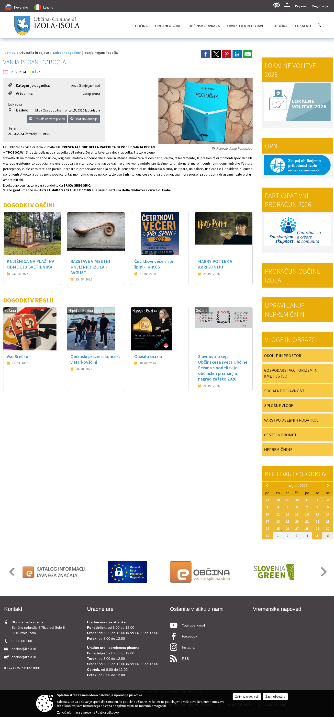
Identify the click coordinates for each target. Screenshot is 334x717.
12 (287, 514)
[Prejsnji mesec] (267, 485)
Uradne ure (100, 609)
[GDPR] (128, 572)
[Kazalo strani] (287, 5)
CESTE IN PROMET (280, 434)
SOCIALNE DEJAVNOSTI (285, 390)
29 (287, 500)
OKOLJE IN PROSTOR (282, 355)
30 (297, 500)
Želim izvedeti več (246, 697)
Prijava (300, 6)
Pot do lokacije (86, 119)
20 (297, 521)
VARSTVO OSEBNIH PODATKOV (291, 420)
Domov (9, 52)
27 (267, 500)
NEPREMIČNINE (278, 449)
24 (267, 528)
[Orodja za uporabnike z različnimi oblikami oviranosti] (276, 5)
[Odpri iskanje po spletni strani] (319, 25)
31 (307, 500)
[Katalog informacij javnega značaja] (54, 572)
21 (307, 521)
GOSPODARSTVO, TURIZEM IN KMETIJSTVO (291, 373)
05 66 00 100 (21, 641)
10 (267, 514)
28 (278, 500)
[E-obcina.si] (200, 572)
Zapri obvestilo (275, 697)
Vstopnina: (24, 93)
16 (327, 514)
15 (317, 514)
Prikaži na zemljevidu (49, 119)
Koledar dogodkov (67, 52)
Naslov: (22, 110)
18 (278, 521)
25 (278, 528)
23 (327, 521)
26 (287, 528)
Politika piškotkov (108, 712)
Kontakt (13, 609)
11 (278, 514)
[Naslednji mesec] (328, 485)
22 (317, 521)
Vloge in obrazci (291, 339)
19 (287, 521)
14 (307, 514)
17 (267, 521)
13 (297, 514)
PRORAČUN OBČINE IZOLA (292, 275)
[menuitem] (141, 26)
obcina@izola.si (23, 649)
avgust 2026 (298, 485)
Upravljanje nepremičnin (285, 310)
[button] (11, 571)
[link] (206, 54)
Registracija (320, 6)
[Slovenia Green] (273, 572)
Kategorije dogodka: (33, 85)
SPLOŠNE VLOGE (278, 405)
